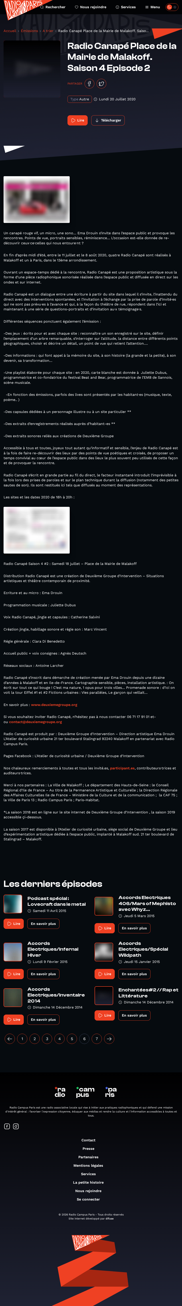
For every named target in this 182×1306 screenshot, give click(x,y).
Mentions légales (88, 1165)
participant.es (122, 768)
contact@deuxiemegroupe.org (35, 722)
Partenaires (88, 1157)
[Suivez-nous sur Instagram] (16, 1127)
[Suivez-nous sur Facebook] (7, 1127)
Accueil (10, 31)
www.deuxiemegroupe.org (54, 705)
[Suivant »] (109, 1039)
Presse (88, 1148)
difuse (110, 1218)
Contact (88, 1140)
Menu (155, 7)
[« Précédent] (10, 1039)
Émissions (29, 31)
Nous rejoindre (93, 7)
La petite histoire (88, 1182)
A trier (48, 31)
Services (128, 7)
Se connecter (88, 1199)
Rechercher (55, 7)
